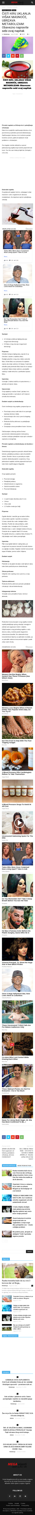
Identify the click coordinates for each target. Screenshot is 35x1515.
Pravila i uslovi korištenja (13, 1505)
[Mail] (25, 1496)
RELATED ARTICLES (9, 1165)
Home (3, 7)
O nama (23, 1503)
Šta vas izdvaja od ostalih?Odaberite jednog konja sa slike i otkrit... (21, 1327)
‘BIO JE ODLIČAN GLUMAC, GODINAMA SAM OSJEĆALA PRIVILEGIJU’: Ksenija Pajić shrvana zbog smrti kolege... (17, 1430)
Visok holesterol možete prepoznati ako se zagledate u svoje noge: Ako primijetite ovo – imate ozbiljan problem (23, 1222)
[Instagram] (20, 1496)
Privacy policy (25, 1505)
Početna (10, 1503)
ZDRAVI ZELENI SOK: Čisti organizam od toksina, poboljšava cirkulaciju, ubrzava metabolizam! (8, 1153)
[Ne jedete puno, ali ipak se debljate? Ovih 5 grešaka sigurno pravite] (7, 1234)
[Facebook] (10, 1496)
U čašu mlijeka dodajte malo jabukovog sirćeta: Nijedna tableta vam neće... (22, 1317)
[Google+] (15, 1496)
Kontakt (17, 1503)
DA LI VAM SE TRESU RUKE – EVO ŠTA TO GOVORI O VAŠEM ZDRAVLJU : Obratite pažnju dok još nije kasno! (26, 1154)
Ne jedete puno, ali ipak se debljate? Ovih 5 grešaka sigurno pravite (22, 1234)
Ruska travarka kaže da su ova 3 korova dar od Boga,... (16, 1282)
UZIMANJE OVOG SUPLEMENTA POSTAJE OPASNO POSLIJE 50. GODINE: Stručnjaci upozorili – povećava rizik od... (17, 1382)
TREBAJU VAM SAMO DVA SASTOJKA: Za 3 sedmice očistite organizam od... (21, 1307)
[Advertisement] (17, 108)
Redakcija (7, 34)
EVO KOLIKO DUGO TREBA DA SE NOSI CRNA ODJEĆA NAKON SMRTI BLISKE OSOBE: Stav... (17, 1446)
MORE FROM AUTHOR (24, 1165)
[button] (32, 2)
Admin (12, 1418)
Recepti (14, 10)
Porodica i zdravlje (12, 7)
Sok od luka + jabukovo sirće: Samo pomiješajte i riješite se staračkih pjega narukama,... (17, 1399)
